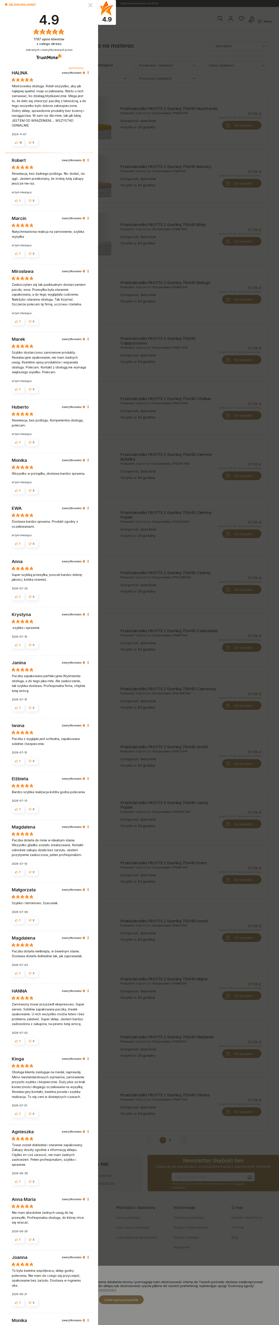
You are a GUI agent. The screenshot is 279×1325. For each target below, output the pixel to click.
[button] (6, 4)
